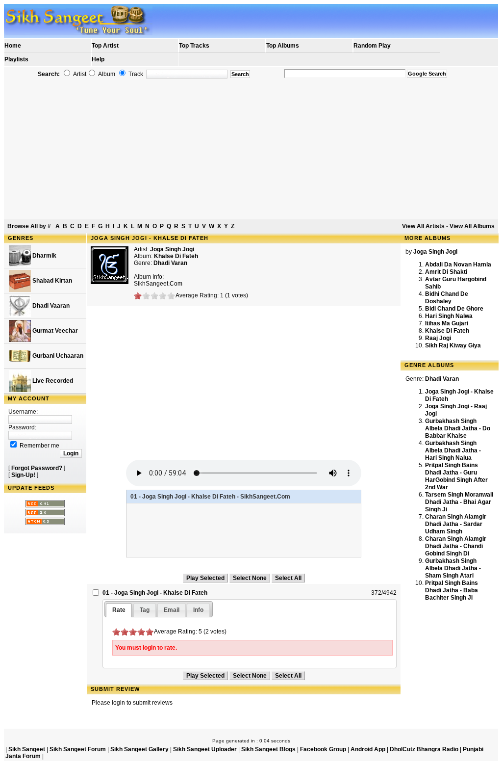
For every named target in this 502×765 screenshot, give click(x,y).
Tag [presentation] (145, 610)
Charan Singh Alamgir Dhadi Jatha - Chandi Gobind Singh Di (455, 546)
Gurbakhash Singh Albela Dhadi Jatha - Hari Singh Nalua (453, 450)
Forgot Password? (36, 468)
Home (12, 45)
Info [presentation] (198, 610)
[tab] (119, 610)
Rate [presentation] (119, 610)
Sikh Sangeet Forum (78, 749)
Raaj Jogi (438, 338)
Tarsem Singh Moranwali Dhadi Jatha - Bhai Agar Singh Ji (459, 502)
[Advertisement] (251, 149)
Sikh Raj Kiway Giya (453, 345)
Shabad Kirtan (51, 280)
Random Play (372, 45)
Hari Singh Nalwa (449, 316)
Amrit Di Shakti (446, 271)
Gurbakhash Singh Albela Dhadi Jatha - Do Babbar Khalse (457, 428)
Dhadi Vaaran (50, 305)
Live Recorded (52, 380)
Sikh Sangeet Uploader (205, 749)
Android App (368, 749)
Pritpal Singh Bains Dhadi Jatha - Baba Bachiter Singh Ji (451, 590)
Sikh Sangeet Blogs (268, 749)
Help (98, 59)
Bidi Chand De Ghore (454, 308)
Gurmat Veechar (54, 330)
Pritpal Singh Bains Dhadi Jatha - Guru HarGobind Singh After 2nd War (456, 476)
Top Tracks (194, 45)
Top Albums (282, 45)
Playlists (16, 59)
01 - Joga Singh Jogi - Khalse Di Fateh (154, 592)
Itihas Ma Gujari (446, 323)
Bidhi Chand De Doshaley (446, 297)
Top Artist (105, 45)
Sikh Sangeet (26, 749)
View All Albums (472, 226)
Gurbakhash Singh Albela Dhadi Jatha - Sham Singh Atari (453, 568)
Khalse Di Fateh (447, 330)
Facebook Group (323, 749)
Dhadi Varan (170, 263)
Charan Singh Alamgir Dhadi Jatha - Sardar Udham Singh (455, 524)
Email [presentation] (171, 610)
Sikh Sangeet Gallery (139, 749)
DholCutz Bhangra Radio (424, 749)
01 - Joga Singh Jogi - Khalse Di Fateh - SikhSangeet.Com (210, 496)
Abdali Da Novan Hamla (458, 264)
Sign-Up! (23, 475)
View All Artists (423, 226)
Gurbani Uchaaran (57, 355)
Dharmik (43, 255)
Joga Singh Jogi (172, 249)
